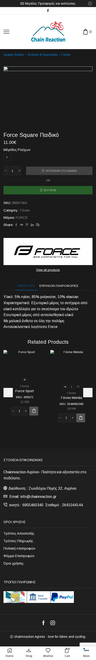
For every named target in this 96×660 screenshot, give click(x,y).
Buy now (50, 190)
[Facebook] (48, 11)
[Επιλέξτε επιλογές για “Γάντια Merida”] (80, 417)
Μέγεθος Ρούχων (17, 150)
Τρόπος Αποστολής (18, 533)
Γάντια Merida (71, 398)
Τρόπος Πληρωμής (18, 541)
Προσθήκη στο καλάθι (61, 170)
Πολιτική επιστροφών (19, 548)
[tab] (26, 285)
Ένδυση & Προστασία (42, 54)
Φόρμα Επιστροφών (18, 556)
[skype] (37, 225)
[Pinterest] (27, 225)
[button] (8, 392)
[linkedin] (32, 225)
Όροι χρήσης (13, 563)
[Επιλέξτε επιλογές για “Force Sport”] (33, 411)
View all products (48, 270)
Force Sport (24, 391)
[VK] (21, 225)
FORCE (22, 217)
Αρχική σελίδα (14, 54)
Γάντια (66, 54)
